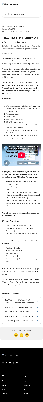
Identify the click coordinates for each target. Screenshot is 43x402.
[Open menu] (39, 4)
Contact (25, 393)
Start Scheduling (19, 26)
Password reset (27, 385)
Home (4, 381)
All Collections (7, 26)
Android (4, 393)
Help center (26, 381)
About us (5, 385)
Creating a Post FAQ (8, 29)
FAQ (24, 389)
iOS (3, 389)
